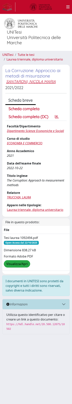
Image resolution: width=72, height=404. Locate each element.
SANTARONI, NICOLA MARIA (31, 81)
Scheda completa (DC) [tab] (28, 116)
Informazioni (18, 304)
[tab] (57, 117)
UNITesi (7, 55)
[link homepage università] (40, 7)
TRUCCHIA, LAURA (19, 197)
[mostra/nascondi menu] (68, 7)
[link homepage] (8, 7)
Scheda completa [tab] (24, 108)
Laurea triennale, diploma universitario (35, 59)
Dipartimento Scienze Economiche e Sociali (35, 131)
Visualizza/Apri (17, 264)
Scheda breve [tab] (20, 100)
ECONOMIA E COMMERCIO (24, 143)
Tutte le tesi (26, 55)
